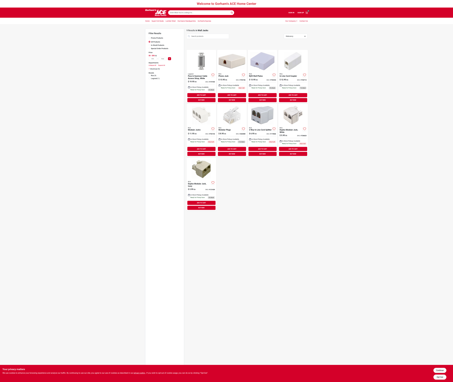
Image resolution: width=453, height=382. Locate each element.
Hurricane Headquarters (187, 21)
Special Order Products (159, 48)
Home (147, 21)
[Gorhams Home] (155, 12)
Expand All (161, 65)
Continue (440, 370)
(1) (155, 78)
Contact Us (304, 21)
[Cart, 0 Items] (307, 12)
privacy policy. (139, 373)
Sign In (291, 13)
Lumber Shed (171, 21)
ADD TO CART (201, 95)
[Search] (232, 12)
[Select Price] (169, 58)
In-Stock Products (157, 45)
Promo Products (157, 38)
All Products (155, 41)
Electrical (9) (155, 69)
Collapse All (152, 65)
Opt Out (440, 377)
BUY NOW (201, 100)
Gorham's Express (204, 21)
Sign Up (301, 13)
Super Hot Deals (158, 21)
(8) (153, 75)
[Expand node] (149, 68)
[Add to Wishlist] (213, 75)
